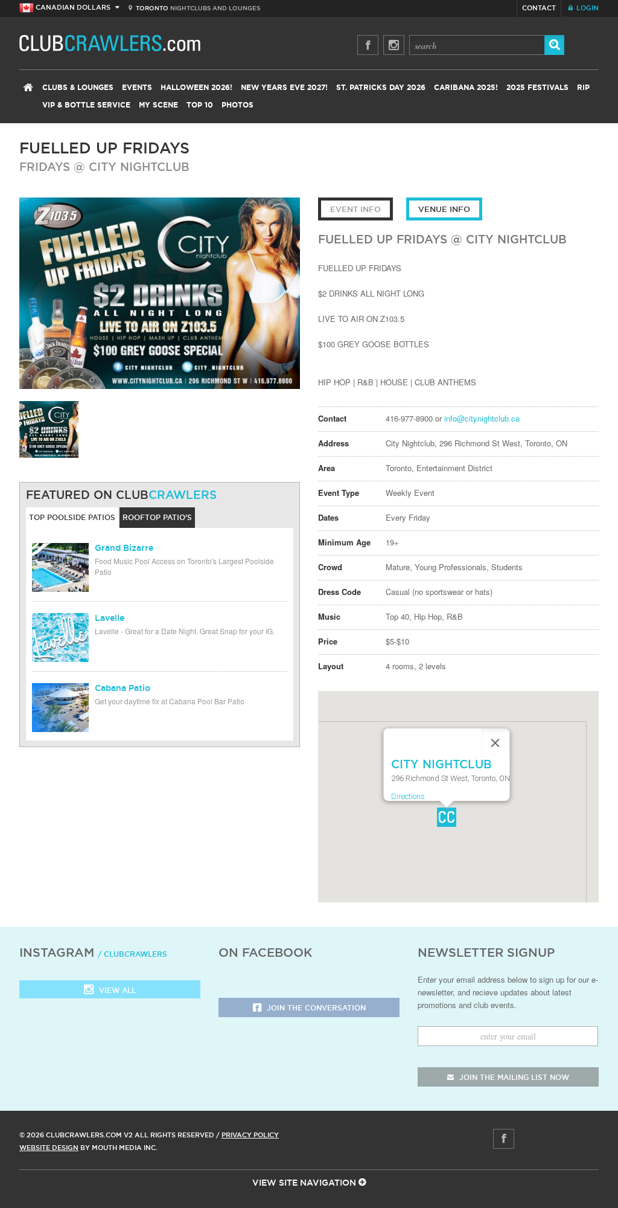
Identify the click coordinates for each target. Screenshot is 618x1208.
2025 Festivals (537, 87)
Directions (407, 796)
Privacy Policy (250, 1135)
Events (137, 87)
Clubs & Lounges (77, 87)
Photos (237, 105)
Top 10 (199, 105)
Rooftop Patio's (157, 517)
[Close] (494, 742)
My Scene (158, 105)
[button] (446, 817)
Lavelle (109, 618)
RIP (583, 87)
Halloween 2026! (196, 87)
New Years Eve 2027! (284, 87)
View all (116, 990)
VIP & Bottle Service (86, 105)
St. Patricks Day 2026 (380, 87)
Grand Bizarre (124, 548)
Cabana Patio (122, 688)
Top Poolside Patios (72, 517)
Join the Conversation (315, 1008)
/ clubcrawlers (132, 954)
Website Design (48, 1147)
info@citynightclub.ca (482, 418)
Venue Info (444, 209)
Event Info (355, 209)
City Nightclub (139, 166)
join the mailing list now (513, 1077)
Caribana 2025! (466, 87)
